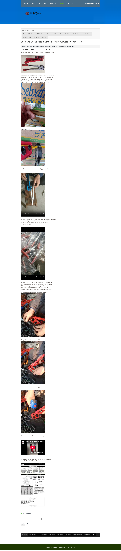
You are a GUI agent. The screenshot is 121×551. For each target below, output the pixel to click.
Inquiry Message (24, 523)
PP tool (24, 33)
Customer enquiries (77, 534)
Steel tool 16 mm (77, 33)
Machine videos (43, 534)
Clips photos (60, 534)
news (62, 3)
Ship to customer (33, 534)
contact (70, 3)
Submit (23, 525)
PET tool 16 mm (31, 33)
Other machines (36, 37)
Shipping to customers (57, 46)
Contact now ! (87, 534)
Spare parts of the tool (35, 46)
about (34, 3)
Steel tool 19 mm (87, 33)
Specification (52, 534)
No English (44, 37)
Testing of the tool (45, 46)
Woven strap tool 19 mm (52, 33)
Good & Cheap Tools (28, 30)
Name (22, 515)
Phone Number (24, 519)
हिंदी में (94, 534)
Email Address (24, 517)
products (53, 3)
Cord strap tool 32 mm (65, 33)
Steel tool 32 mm (27, 37)
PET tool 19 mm (41, 33)
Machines (24, 535)
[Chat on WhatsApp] (26, 513)
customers (43, 3)
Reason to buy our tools (68, 46)
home (26, 3)
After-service (68, 534)
